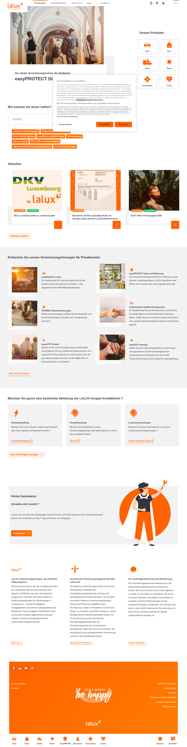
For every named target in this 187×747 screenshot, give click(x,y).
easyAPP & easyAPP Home (51, 136)
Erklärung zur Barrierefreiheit (163, 697)
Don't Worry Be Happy (65, 146)
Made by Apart (169, 706)
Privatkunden (40, 3)
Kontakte (15, 688)
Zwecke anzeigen (65, 124)
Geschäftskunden (58, 3)
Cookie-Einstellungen (166, 702)
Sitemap (172, 693)
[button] (19, 236)
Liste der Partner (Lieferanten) (67, 116)
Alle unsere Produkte (19, 373)
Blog (89, 3)
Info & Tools (76, 3)
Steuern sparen (20, 141)
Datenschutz (170, 688)
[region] (94, 103)
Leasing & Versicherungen (26, 131)
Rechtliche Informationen (94, 99)
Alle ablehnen (105, 124)
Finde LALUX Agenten (23, 136)
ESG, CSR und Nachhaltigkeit (45, 141)
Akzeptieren (123, 124)
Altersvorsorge (74, 136)
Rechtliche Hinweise (166, 684)
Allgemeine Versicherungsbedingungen (32, 146)
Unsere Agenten (18, 684)
